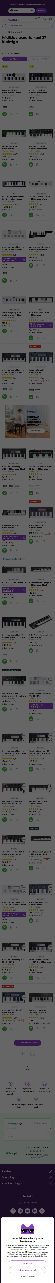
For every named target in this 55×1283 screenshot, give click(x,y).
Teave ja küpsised (27, 1276)
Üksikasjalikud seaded (27, 1270)
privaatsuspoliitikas (16, 1256)
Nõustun (27, 1263)
